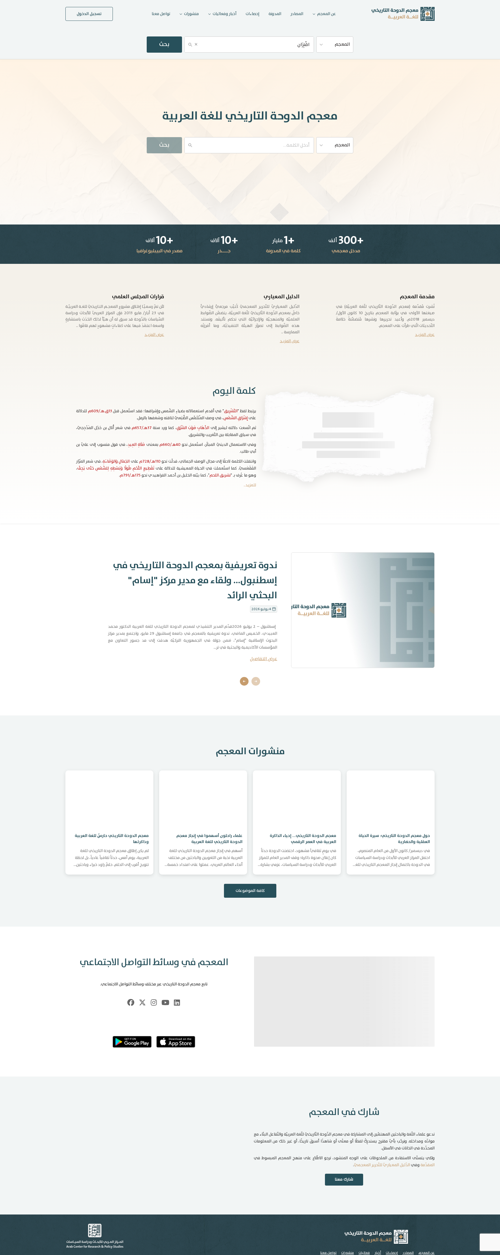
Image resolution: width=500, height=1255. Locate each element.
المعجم (342, 44)
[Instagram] (153, 1002)
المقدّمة (427, 1179)
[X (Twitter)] (142, 1002)
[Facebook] (130, 1002)
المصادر (297, 14)
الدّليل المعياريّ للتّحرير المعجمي (382, 1179)
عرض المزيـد (425, 335)
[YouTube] (165, 1002)
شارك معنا (344, 1193)
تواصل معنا (161, 14)
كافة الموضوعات (250, 891)
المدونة (275, 14)
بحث (164, 44)
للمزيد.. (250, 485)
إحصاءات (252, 14)
